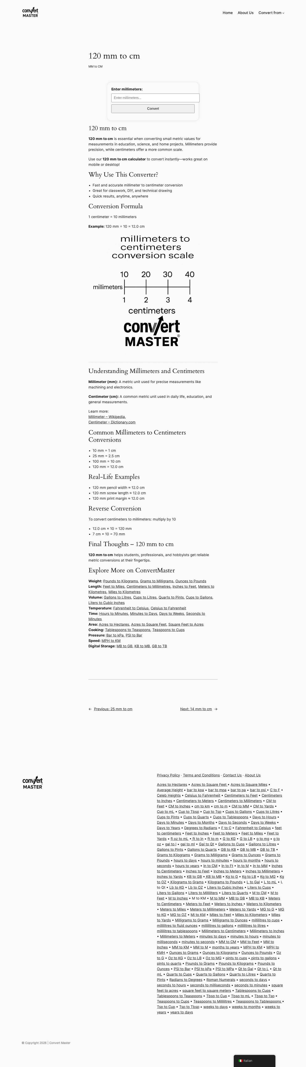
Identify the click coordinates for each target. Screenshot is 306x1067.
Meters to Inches (228, 904)
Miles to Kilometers (251, 915)
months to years (225, 947)
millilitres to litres (252, 925)
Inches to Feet (184, 586)
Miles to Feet (220, 915)
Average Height (170, 790)
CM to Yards (263, 806)
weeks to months (246, 1007)
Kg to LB (249, 877)
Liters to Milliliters (203, 893)
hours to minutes (215, 860)
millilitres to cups (266, 920)
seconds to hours (171, 985)
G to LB (246, 839)
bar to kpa (195, 790)
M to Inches (178, 898)
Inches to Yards (170, 877)
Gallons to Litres (117, 597)
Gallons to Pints (170, 849)
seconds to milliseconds (210, 985)
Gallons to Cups (231, 844)
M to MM (217, 898)
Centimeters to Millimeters (240, 801)
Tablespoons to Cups (253, 990)
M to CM (259, 893)
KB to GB (194, 877)
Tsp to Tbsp (189, 1007)
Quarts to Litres (242, 974)
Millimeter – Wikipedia (106, 417)
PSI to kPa (202, 969)
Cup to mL (165, 812)
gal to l (170, 844)
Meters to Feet (198, 904)
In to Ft (227, 866)
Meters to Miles (173, 909)
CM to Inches (179, 806)
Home (228, 13)
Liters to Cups (259, 887)
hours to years (187, 866)
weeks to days (215, 1007)
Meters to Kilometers (263, 904)
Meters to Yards (242, 909)
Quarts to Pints (171, 597)
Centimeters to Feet (240, 795)
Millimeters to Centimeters (224, 931)
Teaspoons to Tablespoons (259, 1001)
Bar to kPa (115, 635)
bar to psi (258, 790)
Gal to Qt (206, 844)
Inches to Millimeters (263, 871)
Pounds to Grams (200, 963)
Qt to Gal (245, 969)
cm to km (202, 806)
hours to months (246, 860)
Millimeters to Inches (267, 931)
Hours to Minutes (113, 613)
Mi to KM (198, 915)
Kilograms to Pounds (225, 882)
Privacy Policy (168, 775)
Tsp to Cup (166, 1007)
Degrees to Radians (200, 828)
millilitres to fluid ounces (177, 925)
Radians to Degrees (185, 980)
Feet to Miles (113, 586)
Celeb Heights (169, 795)
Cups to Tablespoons (230, 817)
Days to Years (168, 828)
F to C (226, 828)
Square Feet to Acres (186, 624)
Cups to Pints (168, 817)
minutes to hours (244, 936)
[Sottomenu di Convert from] (283, 13)
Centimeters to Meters (195, 801)
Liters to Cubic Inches (106, 603)
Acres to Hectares (114, 624)
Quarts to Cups (179, 974)
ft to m (213, 839)
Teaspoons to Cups (168, 630)
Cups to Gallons (199, 597)
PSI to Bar (134, 635)
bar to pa (238, 790)
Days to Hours (264, 817)
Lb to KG (176, 887)
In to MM (260, 866)
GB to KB (228, 849)
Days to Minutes (170, 822)
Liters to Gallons (170, 893)
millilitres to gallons (217, 925)
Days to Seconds (233, 822)
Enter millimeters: (127, 89)
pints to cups (236, 958)
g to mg (262, 839)
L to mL (270, 882)
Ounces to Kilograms (220, 953)
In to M (243, 866)
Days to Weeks (171, 613)
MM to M (200, 947)
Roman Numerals (220, 980)
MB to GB (124, 646)
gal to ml (187, 844)
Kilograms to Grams (186, 882)
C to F (275, 790)
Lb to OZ (195, 887)
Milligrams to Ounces (230, 920)
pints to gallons (263, 958)
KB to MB (142, 646)
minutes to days (212, 936)
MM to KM (180, 947)
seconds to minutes (250, 985)
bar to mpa (217, 790)
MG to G (267, 909)
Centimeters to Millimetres (148, 586)
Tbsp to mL (240, 996)
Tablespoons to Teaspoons (127, 630)
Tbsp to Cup (216, 996)
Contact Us (232, 775)
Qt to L (263, 969)
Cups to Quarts (196, 817)
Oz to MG (213, 958)
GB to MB (248, 849)
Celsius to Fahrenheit (168, 608)
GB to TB (159, 646)
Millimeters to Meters (177, 936)
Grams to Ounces (246, 855)
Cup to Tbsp (188, 812)
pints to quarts (169, 963)
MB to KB (256, 898)
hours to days (185, 860)
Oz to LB (194, 958)
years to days (181, 1012)
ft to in (197, 839)
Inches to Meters (227, 871)
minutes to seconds (198, 942)
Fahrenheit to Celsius (131, 608)
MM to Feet (249, 942)
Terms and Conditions (201, 775)
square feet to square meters (206, 990)
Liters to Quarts (235, 893)
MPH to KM (111, 641)
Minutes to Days (143, 613)
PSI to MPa (225, 969)
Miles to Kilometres (124, 592)
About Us (253, 775)
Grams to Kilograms (173, 855)
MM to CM (95, 66)
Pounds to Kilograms (120, 581)
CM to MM (240, 806)
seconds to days (253, 980)
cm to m (221, 806)
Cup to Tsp (212, 812)
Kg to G (232, 877)
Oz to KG (175, 958)
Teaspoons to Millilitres (212, 1001)
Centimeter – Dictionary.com (112, 422)
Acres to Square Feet (148, 624)
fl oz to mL (179, 839)
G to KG (229, 839)
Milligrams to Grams (191, 920)
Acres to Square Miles (249, 784)
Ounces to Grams (183, 953)
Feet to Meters (225, 833)
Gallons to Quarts (202, 849)
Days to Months (201, 822)
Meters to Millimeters (207, 909)
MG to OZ (178, 915)
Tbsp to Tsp (264, 996)
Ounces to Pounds (190, 581)
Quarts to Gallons (210, 974)
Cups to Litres (145, 597)
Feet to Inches (197, 833)
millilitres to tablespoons (177, 931)
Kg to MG (268, 877)
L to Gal (253, 882)
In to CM (210, 866)
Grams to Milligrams (156, 581)
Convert (153, 108)
